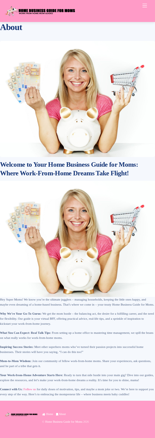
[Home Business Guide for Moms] (40, 17)
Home (49, 414)
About (62, 414)
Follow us (29, 389)
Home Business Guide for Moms (63, 421)
